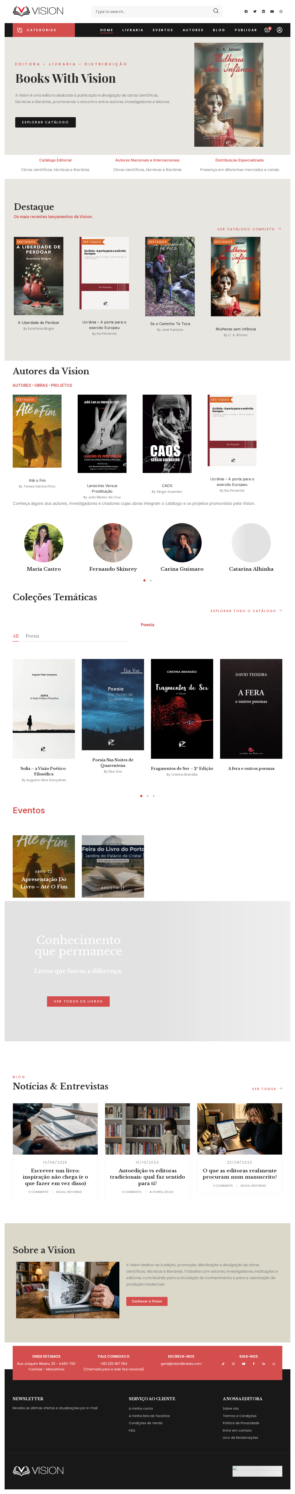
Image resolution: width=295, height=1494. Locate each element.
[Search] (216, 11)
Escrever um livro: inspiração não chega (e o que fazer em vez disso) (55, 1177)
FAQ (132, 1430)
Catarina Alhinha (251, 569)
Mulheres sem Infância (236, 329)
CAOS (167, 485)
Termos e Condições (240, 1416)
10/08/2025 (55, 1162)
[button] (189, 95)
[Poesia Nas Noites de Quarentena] (113, 704)
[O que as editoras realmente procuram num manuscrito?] (239, 1129)
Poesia (32, 636)
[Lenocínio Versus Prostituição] (102, 434)
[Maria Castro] (43, 542)
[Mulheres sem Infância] (235, 276)
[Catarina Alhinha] (251, 542)
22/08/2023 (239, 1162)
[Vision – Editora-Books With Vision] (38, 11)
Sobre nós (231, 1408)
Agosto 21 (113, 888)
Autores (156, 1192)
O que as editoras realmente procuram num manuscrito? (240, 1174)
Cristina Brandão (184, 774)
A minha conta (141, 1408)
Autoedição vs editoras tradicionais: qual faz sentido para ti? (147, 1177)
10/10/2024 (147, 1162)
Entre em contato (237, 1430)
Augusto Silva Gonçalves (46, 780)
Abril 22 (44, 871)
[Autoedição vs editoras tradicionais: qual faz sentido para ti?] (147, 1129)
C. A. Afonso (238, 335)
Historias (74, 1192)
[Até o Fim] (37, 431)
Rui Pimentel (107, 334)
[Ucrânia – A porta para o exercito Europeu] (104, 273)
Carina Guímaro (182, 569)
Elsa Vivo (115, 771)
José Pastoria (172, 329)
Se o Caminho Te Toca (170, 323)
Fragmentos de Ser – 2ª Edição (182, 768)
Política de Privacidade (241, 1423)
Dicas (60, 1192)
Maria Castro (44, 569)
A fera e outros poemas (251, 768)
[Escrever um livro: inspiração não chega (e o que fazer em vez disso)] (55, 1129)
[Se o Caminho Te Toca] (170, 276)
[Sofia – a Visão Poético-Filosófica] (44, 709)
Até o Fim (37, 480)
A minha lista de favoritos (149, 1416)
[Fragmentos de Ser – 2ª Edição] (182, 709)
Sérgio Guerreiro (169, 491)
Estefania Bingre (41, 328)
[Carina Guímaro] (182, 542)
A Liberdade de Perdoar (38, 322)
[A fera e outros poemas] (251, 709)
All (16, 636)
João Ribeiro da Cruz (104, 497)
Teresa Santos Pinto (40, 486)
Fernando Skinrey (113, 569)
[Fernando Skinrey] (113, 542)
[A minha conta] (279, 30)
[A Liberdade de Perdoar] (38, 276)
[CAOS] (167, 434)
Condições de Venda (145, 1423)
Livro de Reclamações (240, 1437)
